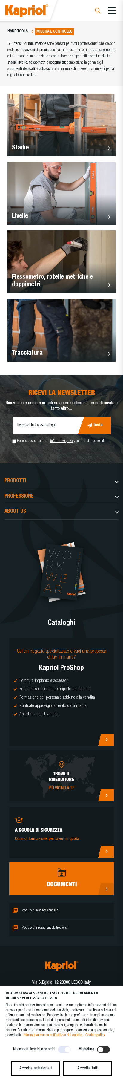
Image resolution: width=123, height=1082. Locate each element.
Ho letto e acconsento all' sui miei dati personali (61, 441)
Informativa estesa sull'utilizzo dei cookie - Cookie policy (64, 1035)
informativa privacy (62, 441)
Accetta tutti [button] (87, 1068)
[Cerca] (98, 11)
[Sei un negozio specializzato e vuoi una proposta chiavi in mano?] (61, 692)
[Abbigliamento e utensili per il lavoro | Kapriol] (34, 11)
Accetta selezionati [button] (35, 1068)
